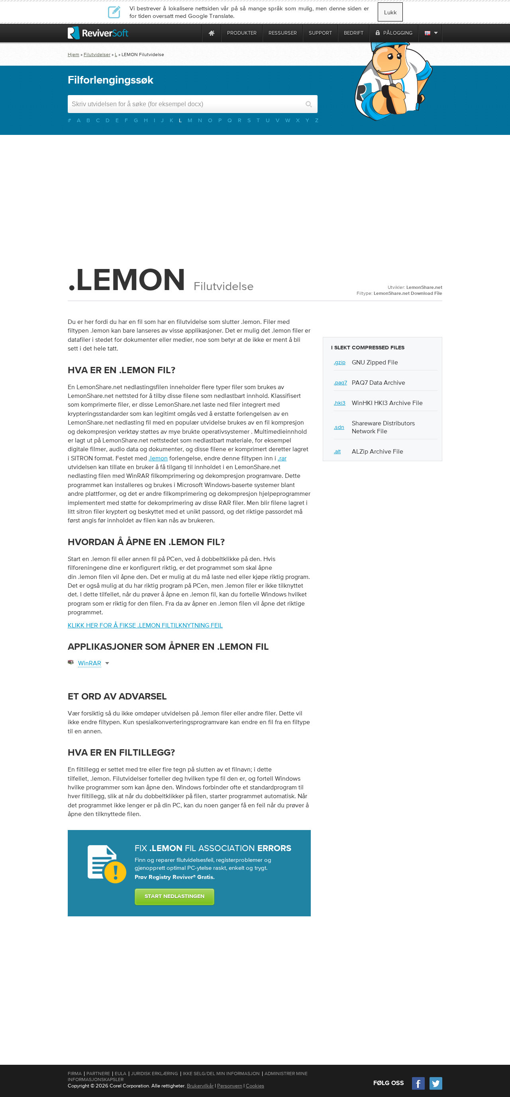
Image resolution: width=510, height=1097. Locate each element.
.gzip (339, 362)
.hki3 (339, 402)
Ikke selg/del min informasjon (221, 1073)
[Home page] (211, 33)
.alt (337, 451)
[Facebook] (419, 1089)
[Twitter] (436, 1089)
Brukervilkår (200, 1086)
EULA (120, 1073)
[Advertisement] (255, 198)
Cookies (255, 1086)
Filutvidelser (97, 54)
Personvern (229, 1086)
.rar (282, 458)
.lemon (158, 458)
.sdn (339, 427)
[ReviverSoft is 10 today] (194, 33)
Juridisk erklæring (154, 1073)
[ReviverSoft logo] (98, 32)
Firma (75, 1073)
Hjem (73, 54)
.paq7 (340, 382)
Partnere (98, 1073)
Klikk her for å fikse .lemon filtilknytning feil (145, 625)
